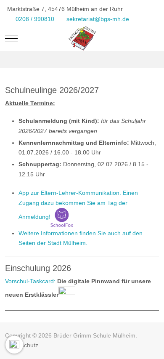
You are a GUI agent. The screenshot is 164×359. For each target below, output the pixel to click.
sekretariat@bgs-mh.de (97, 19)
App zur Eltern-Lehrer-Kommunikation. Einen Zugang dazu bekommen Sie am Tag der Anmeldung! (78, 204)
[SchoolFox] (61, 216)
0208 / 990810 (35, 19)
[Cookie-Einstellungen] (14, 344)
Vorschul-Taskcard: (30, 281)
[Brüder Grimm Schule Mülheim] (82, 39)
